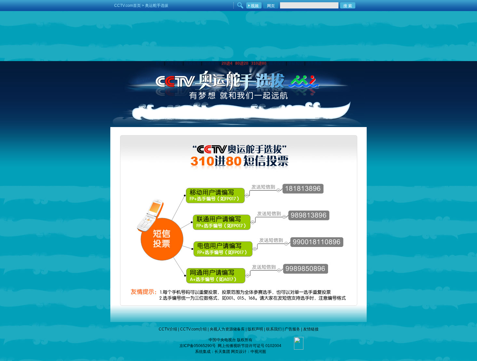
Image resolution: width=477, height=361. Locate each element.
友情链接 (311, 329)
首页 (159, 63)
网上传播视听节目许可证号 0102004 (249, 345)
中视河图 (258, 351)
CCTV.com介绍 (193, 329)
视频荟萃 (192, 63)
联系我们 (274, 329)
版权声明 (255, 329)
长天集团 (222, 351)
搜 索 (347, 6)
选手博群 (314, 63)
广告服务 (292, 329)
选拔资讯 (174, 63)
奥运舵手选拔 (156, 5)
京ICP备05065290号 (197, 345)
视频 (255, 6)
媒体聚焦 (211, 63)
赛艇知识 (295, 63)
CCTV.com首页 (127, 5)
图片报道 (277, 63)
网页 (271, 6)
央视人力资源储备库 (227, 329)
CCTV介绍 (168, 329)
